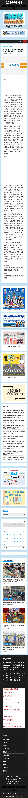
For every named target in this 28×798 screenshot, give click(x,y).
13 (14, 535)
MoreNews (9, 796)
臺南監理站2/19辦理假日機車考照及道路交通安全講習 (13, 267)
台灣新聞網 (6, 758)
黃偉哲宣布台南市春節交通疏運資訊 (13, 275)
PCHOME (5, 742)
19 (11, 538)
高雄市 (10, 46)
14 (17, 535)
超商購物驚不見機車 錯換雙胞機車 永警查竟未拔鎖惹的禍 (14, 593)
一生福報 (5, 768)
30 (23, 541)
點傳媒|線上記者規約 (13, 781)
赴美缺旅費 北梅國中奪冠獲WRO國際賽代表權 (14, 615)
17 (4, 538)
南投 (5, 621)
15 (20, 535)
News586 (5, 53)
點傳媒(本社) (6, 739)
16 (23, 535)
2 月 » (23, 548)
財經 (4, 46)
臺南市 (10, 598)
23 (23, 538)
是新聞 (5, 764)
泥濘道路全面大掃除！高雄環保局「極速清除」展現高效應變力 (14, 638)
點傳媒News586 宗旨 (13, 777)
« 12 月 (5, 548)
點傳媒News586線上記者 (13, 779)
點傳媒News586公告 (13, 784)
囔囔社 (5, 771)
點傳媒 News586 (14, 26)
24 (4, 541)
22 (20, 538)
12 (11, 535)
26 (11, 541)
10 (4, 535)
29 (20, 541)
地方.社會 (6, 598)
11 (7, 535)
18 (7, 538)
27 (14, 541)
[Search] (20, 41)
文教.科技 (6, 576)
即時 (25, 41)
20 (14, 538)
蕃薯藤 (5, 745)
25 (7, 541)
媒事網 (5, 752)
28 (17, 541)
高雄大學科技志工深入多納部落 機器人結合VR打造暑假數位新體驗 (14, 570)
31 (4, 545)
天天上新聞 (6, 755)
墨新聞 (5, 761)
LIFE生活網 (6, 749)
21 (17, 538)
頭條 (7, 46)
